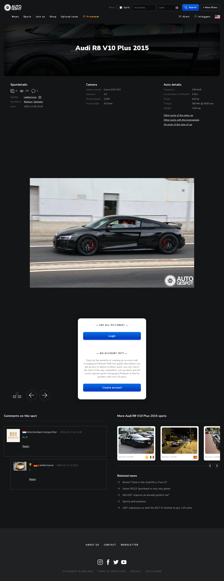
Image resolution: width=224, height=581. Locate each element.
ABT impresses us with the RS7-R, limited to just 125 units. (157, 508)
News (112, 7)
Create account (112, 387)
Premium (92, 16)
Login (112, 336)
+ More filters (210, 7)
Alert (186, 16)
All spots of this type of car (178, 124)
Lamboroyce (30, 97)
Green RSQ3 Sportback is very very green (146, 488)
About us (92, 544)
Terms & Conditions (111, 571)
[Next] (217, 465)
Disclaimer (154, 571)
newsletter (129, 544)
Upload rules (69, 16)
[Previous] (210, 465)
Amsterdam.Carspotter (42, 432)
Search (192, 7)
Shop (53, 16)
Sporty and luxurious (134, 501)
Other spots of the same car (178, 115)
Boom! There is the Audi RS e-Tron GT (144, 482)
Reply (25, 446)
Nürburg (28, 101)
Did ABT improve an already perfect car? (145, 495)
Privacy (136, 571)
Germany (38, 101)
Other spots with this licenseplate (181, 120)
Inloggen (204, 16)
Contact (110, 544)
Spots (127, 7)
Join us (40, 16)
